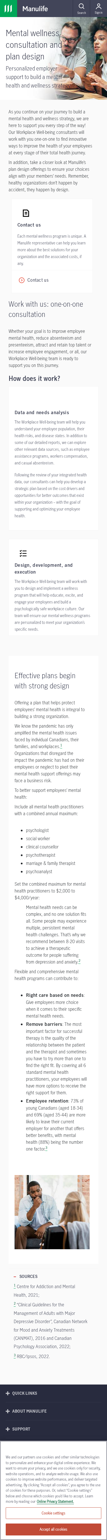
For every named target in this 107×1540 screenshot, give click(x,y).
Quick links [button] (24, 1393)
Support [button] (21, 1429)
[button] (81, 8)
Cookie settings (54, 1513)
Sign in (98, 12)
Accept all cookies (53, 1529)
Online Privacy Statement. (55, 1501)
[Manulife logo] (35, 8)
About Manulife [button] (29, 1411)
